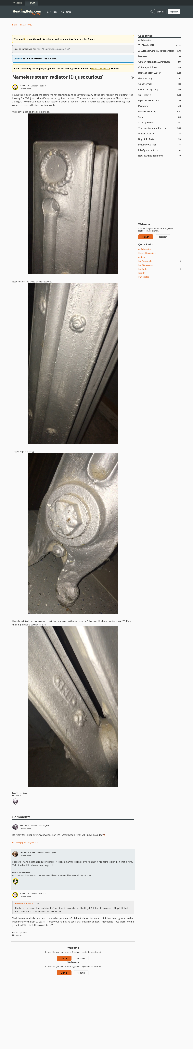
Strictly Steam (159, 122)
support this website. (100, 68)
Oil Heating (159, 94)
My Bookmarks (159, 261)
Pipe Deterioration (159, 100)
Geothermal (159, 83)
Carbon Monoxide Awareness (159, 61)
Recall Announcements (159, 155)
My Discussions (145, 265)
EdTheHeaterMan (27, 852)
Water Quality (159, 133)
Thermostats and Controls (159, 128)
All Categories (144, 40)
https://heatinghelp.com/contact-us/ (53, 49)
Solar (159, 116)
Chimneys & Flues (159, 67)
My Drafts (159, 269)
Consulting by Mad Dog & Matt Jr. (25, 842)
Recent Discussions (147, 253)
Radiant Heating (159, 111)
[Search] (151, 11)
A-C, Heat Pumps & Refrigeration (159, 50)
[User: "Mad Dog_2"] (15, 801)
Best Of (141, 273)
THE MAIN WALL (159, 45)
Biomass (159, 56)
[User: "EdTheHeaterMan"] (15, 854)
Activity (141, 257)
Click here (18, 58)
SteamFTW (24, 85)
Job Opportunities (159, 150)
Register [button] (81, 958)
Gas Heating (159, 78)
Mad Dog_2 (24, 825)
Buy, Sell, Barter (159, 139)
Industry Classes (159, 144)
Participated (143, 277)
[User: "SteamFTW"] (15, 87)
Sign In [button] (64, 958)
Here (26, 39)
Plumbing (159, 105)
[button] (132, 78)
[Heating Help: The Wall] (27, 12)
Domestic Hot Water (159, 72)
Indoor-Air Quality (159, 89)
